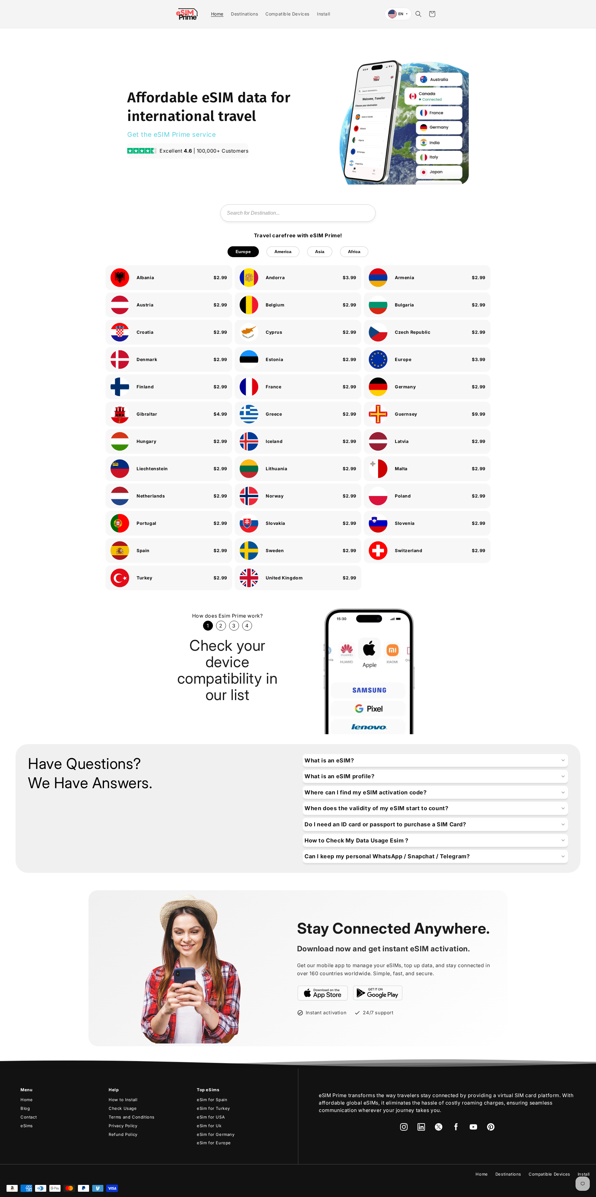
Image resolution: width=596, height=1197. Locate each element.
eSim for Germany (216, 1134)
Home (26, 1099)
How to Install (123, 1099)
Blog (25, 1108)
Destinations (508, 1174)
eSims (26, 1125)
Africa (354, 251)
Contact (28, 1116)
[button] (418, 14)
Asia (319, 251)
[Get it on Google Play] (378, 993)
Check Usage (123, 1108)
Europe (243, 251)
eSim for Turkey (213, 1108)
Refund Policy (123, 1134)
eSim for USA (211, 1116)
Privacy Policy (123, 1125)
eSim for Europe (214, 1142)
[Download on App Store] (323, 993)
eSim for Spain (212, 1099)
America (282, 251)
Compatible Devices (549, 1174)
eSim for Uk (209, 1125)
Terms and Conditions (132, 1116)
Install (584, 1174)
